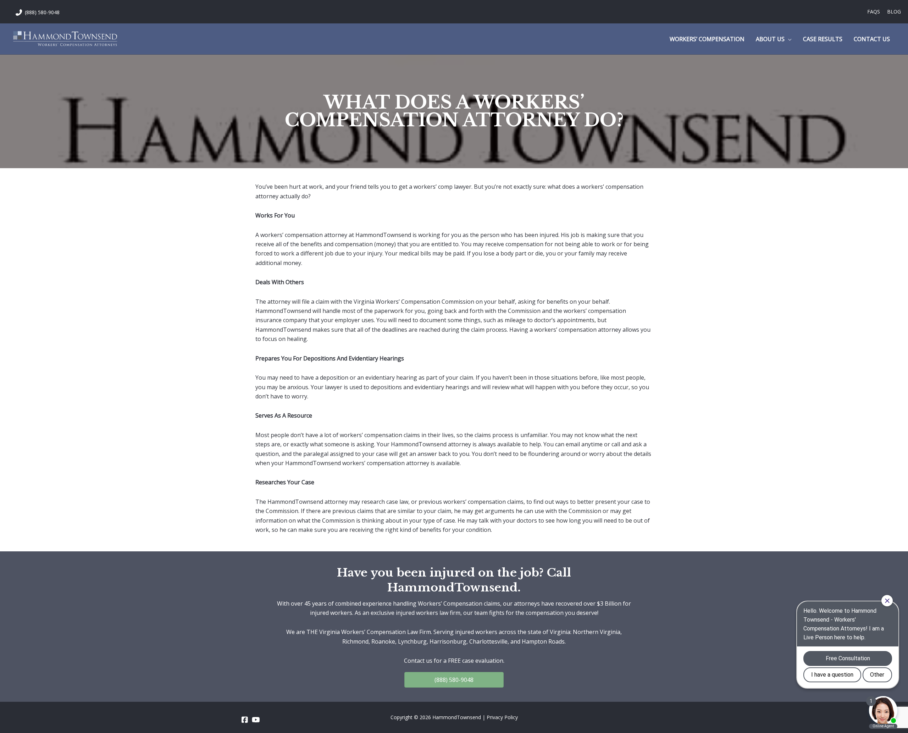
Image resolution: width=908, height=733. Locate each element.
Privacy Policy (502, 717)
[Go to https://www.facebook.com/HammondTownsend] (244, 719)
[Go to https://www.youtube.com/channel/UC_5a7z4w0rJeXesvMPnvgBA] (255, 719)
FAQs (873, 11)
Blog (894, 11)
